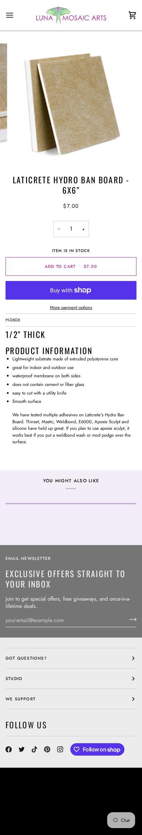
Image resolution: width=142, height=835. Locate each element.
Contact (16, 806)
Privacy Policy (24, 825)
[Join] (130, 619)
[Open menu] (16, 15)
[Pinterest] (47, 749)
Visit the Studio (50, 806)
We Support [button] (21, 699)
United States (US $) (36, 785)
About (102, 800)
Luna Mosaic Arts (33, 800)
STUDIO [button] (14, 679)
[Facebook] (9, 749)
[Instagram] (60, 749)
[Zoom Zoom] (71, 103)
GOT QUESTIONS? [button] (26, 658)
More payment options (71, 307)
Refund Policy (66, 818)
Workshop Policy (96, 806)
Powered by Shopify (71, 825)
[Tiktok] (34, 749)
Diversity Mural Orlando (77, 812)
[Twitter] (22, 749)
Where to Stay (24, 812)
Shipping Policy (25, 818)
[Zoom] (24, 151)
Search (82, 800)
